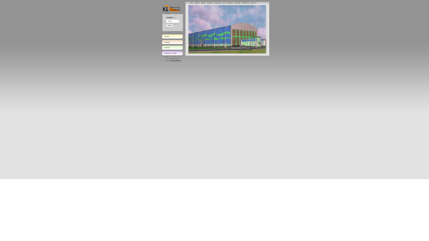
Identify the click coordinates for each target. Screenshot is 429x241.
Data (224, 3)
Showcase (210, 3)
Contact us (253, 3)
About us (197, 3)
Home (191, 3)
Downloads (230, 3)
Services (203, 3)
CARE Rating (245, 3)
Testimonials (217, 3)
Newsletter (237, 3)
